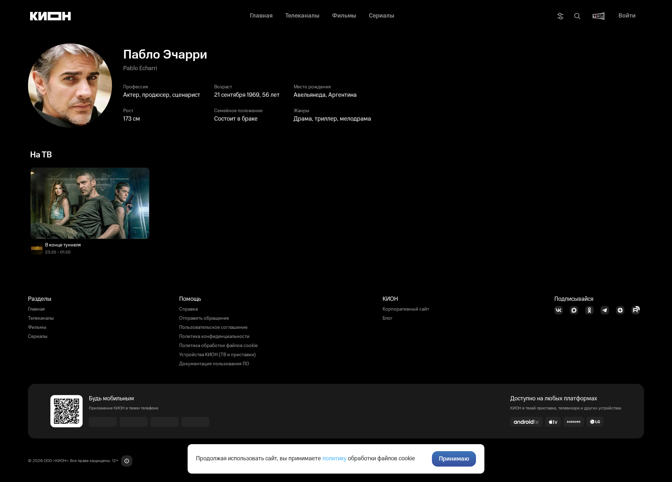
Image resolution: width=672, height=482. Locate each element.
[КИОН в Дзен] (622, 310)
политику (334, 458)
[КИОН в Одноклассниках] (591, 310)
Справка (188, 309)
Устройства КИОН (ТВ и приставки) (217, 355)
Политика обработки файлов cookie (218, 345)
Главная (36, 309)
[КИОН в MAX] (576, 310)
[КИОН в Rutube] (637, 310)
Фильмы (37, 327)
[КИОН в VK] (560, 310)
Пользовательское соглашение (213, 327)
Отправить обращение (204, 318)
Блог (388, 318)
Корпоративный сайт (406, 309)
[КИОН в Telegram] (607, 310)
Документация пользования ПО (214, 364)
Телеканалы (41, 318)
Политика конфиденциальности (214, 336)
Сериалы (38, 336)
